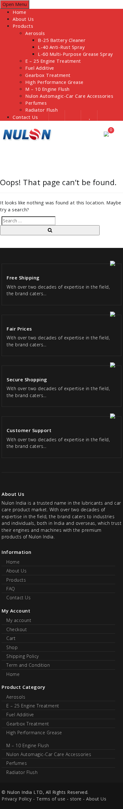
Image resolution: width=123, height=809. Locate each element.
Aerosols (35, 33)
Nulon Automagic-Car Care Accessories (69, 96)
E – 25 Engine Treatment (53, 61)
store (76, 799)
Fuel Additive (39, 68)
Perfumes (36, 103)
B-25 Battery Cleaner (61, 40)
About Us (23, 19)
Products (23, 26)
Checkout (16, 629)
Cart (10, 638)
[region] (61, 155)
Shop (12, 647)
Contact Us (18, 598)
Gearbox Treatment (48, 75)
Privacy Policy (17, 799)
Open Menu (15, 4)
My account (18, 620)
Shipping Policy (22, 656)
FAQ (10, 589)
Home (19, 12)
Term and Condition (28, 665)
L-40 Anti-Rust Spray (61, 47)
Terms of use (51, 799)
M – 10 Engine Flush (47, 89)
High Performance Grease (54, 82)
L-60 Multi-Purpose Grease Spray (75, 54)
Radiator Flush (22, 772)
